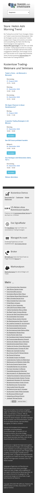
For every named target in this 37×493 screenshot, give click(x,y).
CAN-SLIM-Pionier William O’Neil (16, 307)
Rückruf (17, 259)
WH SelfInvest (9, 257)
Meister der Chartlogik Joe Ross (16, 351)
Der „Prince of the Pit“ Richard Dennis (17, 353)
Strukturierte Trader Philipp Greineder (18, 391)
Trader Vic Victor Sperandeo (15, 305)
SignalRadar (10, 228)
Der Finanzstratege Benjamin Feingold (18, 339)
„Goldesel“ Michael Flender (14, 398)
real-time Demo (24, 55)
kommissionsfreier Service (22, 213)
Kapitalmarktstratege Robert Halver (17, 344)
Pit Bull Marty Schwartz (13, 303)
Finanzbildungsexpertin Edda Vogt (17, 371)
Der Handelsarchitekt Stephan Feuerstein (19, 337)
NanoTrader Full (9, 197)
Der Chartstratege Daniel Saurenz (16, 328)
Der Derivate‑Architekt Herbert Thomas (18, 378)
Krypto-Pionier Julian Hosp (14, 335)
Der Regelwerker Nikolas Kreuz (15, 332)
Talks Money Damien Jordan (15, 289)
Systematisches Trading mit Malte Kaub (18, 360)
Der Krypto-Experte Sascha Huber (16, 364)
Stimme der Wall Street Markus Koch (17, 314)
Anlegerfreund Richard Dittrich (15, 396)
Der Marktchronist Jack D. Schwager (17, 389)
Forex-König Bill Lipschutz (14, 292)
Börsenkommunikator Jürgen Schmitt (18, 382)
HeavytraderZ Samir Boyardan (15, 387)
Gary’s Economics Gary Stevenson (16, 287)
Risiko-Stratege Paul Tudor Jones (16, 301)
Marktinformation (10, 272)
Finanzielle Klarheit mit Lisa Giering (17, 366)
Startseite (6, 20)
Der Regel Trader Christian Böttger (17, 312)
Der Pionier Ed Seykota (13, 355)
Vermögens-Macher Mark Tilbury (16, 294)
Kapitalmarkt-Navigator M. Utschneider (18, 380)
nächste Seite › (22, 401)
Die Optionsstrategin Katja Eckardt (17, 326)
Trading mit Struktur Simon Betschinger (18, 346)
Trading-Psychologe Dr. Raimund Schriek (18, 376)
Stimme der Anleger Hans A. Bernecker (18, 342)
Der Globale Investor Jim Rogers (16, 357)
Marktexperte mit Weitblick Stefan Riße (18, 362)
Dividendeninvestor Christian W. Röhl (17, 348)
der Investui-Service (20, 244)
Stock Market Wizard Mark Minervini (17, 296)
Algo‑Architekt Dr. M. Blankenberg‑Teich (18, 373)
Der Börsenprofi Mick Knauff (15, 394)
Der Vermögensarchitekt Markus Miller (18, 330)
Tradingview (19, 197)
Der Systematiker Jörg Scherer (15, 316)
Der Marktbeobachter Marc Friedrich (17, 321)
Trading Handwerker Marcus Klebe (17, 310)
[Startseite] (18, 6)
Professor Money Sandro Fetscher (17, 319)
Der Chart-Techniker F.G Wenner (16, 369)
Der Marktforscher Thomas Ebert (16, 385)
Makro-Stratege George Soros (15, 298)
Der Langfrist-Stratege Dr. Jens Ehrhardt (18, 323)
